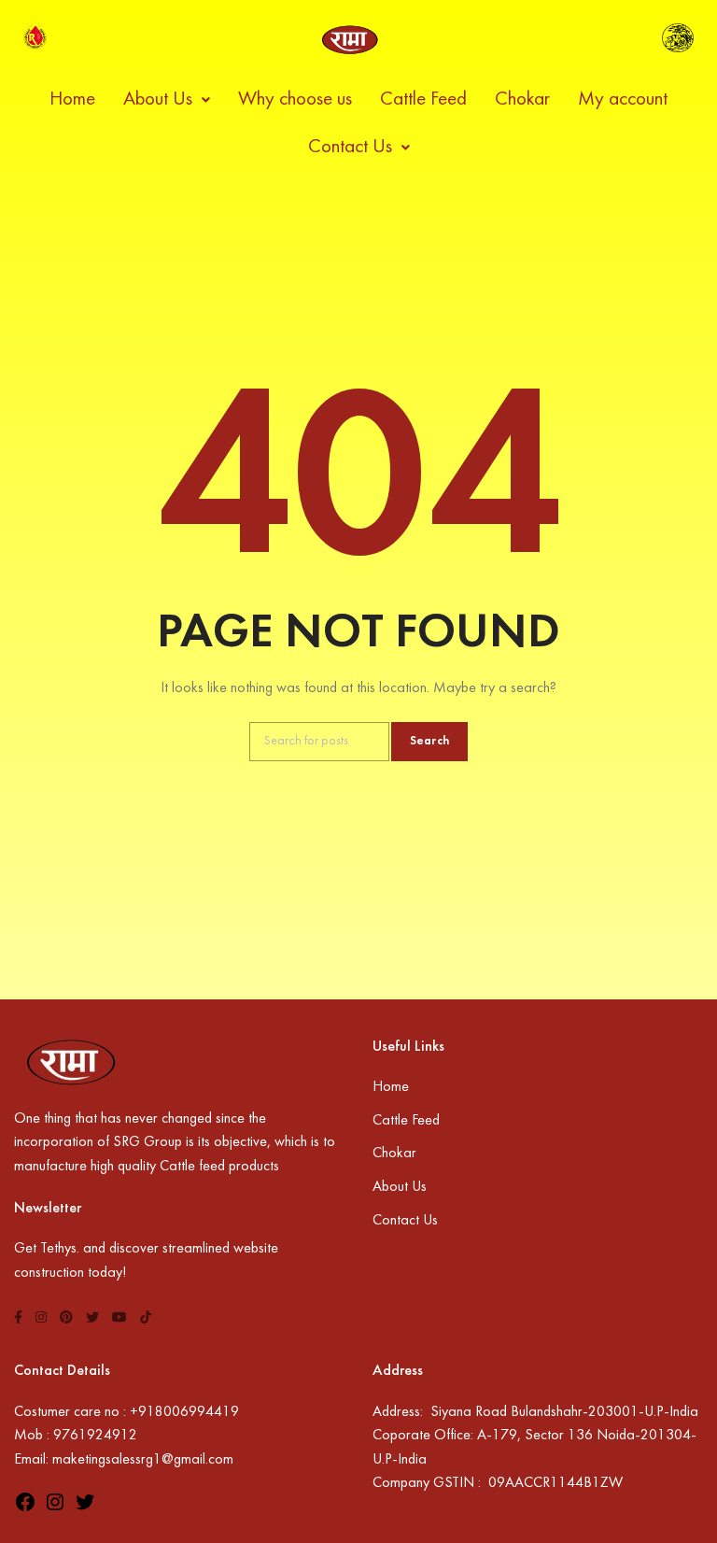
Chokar (522, 100)
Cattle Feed (423, 100)
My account (623, 100)
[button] (166, 100)
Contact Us (350, 147)
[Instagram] (55, 1509)
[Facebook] (25, 1509)
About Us (157, 100)
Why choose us (295, 100)
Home (72, 100)
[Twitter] (85, 1509)
